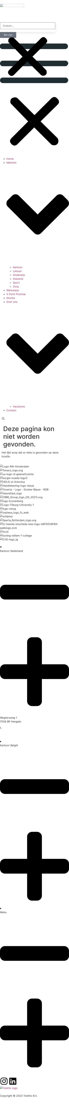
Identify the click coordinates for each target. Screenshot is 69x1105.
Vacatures (19, 406)
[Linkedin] (13, 1081)
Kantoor (17, 267)
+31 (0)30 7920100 (14, 727)
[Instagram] (4, 1081)
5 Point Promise (16, 294)
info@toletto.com (10, 731)
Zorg (16, 286)
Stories (10, 298)
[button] (34, 99)
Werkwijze (12, 290)
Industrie (18, 278)
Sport (16, 282)
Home (10, 158)
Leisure (17, 271)
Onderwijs (19, 274)
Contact (11, 410)
